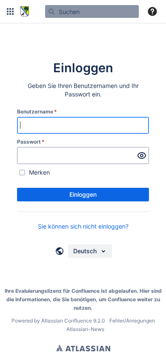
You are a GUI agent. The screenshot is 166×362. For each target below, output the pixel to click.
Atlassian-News (85, 329)
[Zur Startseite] (24, 11)
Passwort (31, 142)
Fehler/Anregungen (132, 320)
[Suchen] (51, 11)
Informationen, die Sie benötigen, (56, 299)
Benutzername (37, 111)
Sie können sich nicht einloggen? (83, 226)
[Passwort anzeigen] (142, 155)
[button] (10, 11)
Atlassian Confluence (66, 320)
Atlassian (83, 348)
